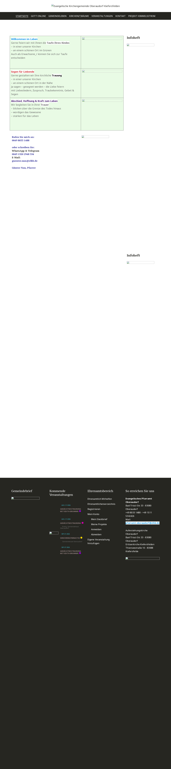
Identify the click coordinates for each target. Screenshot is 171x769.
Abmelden (96, 534)
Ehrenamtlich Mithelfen (100, 498)
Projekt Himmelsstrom (141, 16)
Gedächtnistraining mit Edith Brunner (70, 510)
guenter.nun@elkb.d (24, 160)
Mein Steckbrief (99, 519)
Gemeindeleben (57, 16)
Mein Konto (93, 514)
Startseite (22, 16)
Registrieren (94, 509)
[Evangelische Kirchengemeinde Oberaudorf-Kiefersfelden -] (85, 6)
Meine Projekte (99, 524)
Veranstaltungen (102, 16)
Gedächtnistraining (70, 523)
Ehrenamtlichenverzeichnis (101, 504)
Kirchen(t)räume (79, 16)
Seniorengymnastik (70, 538)
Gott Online (38, 16)
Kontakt (120, 16)
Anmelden (96, 529)
